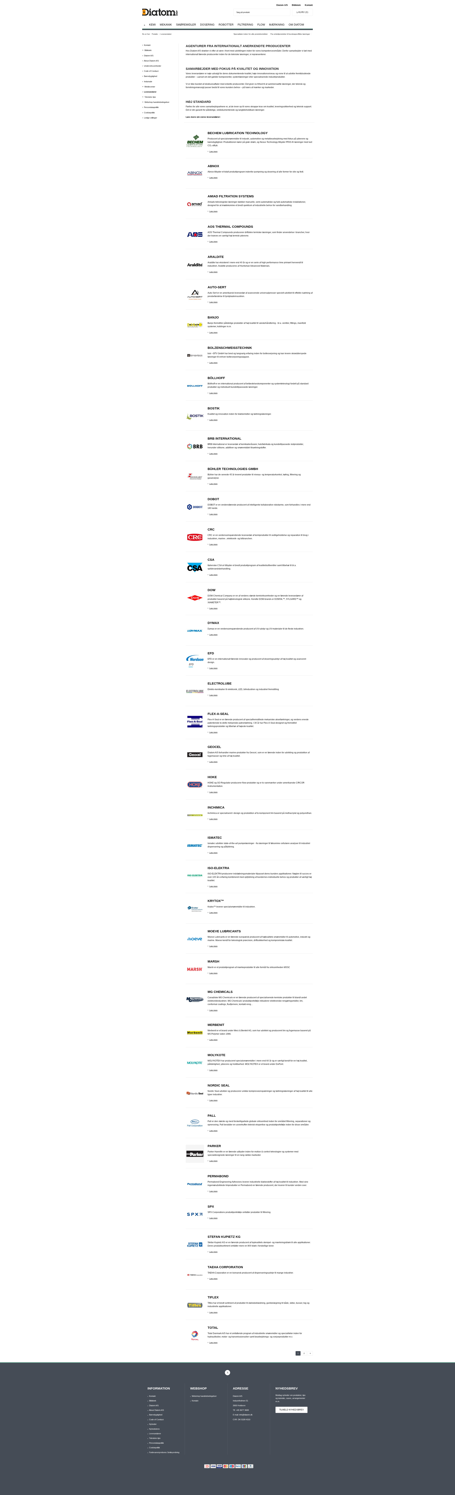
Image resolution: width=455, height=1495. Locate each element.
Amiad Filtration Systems (231, 196)
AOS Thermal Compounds (230, 226)
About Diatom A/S (151, 61)
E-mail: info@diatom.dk (243, 1415)
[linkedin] (227, 1372)
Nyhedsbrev (154, 1429)
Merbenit (216, 1025)
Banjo (213, 317)
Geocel (214, 747)
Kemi (152, 24)
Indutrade (148, 81)
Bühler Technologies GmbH (233, 469)
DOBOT (213, 499)
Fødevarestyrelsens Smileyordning (164, 1452)
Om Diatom (296, 24)
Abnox (213, 166)
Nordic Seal (219, 1085)
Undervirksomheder (152, 66)
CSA (211, 559)
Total (213, 1327)
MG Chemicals (220, 992)
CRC (211, 529)
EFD (211, 653)
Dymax (213, 623)
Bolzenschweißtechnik (230, 348)
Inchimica (216, 807)
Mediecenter (149, 87)
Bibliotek (296, 5)
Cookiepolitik (149, 113)
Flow (261, 24)
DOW (211, 590)
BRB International (224, 438)
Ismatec (215, 837)
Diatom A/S (282, 5)
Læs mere (213, 151)
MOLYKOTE (216, 1055)
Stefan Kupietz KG (224, 1237)
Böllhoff (216, 378)
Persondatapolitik (151, 107)
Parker (214, 1146)
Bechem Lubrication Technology (238, 133)
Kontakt (309, 5)
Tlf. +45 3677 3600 (241, 1410)
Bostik (214, 408)
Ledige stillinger (150, 118)
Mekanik (166, 24)
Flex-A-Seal (218, 714)
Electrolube (220, 683)
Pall (212, 1115)
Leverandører (150, 92)
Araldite (216, 257)
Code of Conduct (151, 71)
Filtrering (245, 24)
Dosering (207, 24)
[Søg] (286, 12)
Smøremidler (186, 24)
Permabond (218, 1176)
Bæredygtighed (150, 76)
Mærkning (277, 24)
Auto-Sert (217, 287)
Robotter (226, 24)
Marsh (213, 961)
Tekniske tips (150, 97)
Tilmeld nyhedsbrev (291, 1410)
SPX (211, 1206)
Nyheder (153, 1424)
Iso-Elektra (218, 868)
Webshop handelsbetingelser (156, 102)
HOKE (212, 777)
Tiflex (213, 1297)
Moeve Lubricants (224, 931)
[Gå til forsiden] (144, 24)
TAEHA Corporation (225, 1267)
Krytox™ (216, 901)
